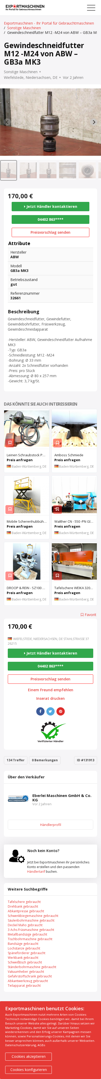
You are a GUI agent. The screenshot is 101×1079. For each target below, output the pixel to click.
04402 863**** (50, 219)
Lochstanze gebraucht (24, 948)
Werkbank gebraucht (23, 957)
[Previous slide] (7, 122)
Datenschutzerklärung (20, 1045)
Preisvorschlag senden (50, 232)
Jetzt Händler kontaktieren (51, 206)
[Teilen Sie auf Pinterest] (60, 711)
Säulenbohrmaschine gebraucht (31, 920)
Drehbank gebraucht (23, 906)
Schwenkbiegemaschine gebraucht (33, 916)
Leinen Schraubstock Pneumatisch (28, 455)
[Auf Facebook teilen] (40, 711)
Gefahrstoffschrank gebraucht (30, 976)
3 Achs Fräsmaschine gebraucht (31, 930)
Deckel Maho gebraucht (25, 925)
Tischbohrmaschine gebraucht (30, 939)
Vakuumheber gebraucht (26, 971)
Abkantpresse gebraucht (26, 911)
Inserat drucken (50, 698)
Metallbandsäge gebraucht (27, 934)
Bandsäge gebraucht (23, 943)
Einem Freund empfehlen (50, 690)
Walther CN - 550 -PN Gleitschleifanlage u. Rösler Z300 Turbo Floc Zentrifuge (75, 521)
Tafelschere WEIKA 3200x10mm (75, 588)
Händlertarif (36, 871)
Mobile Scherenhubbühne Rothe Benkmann (28, 521)
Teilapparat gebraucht (24, 985)
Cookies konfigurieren (28, 1069)
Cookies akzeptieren (29, 1056)
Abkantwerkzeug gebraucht (28, 981)
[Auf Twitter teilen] (50, 711)
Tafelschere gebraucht (24, 902)
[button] (8, 170)
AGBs (41, 1045)
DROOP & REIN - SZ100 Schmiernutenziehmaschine (28, 588)
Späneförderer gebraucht (26, 953)
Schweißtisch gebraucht (25, 962)
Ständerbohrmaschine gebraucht (32, 967)
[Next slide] (93, 122)
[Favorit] (9, 443)
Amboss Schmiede (68, 455)
